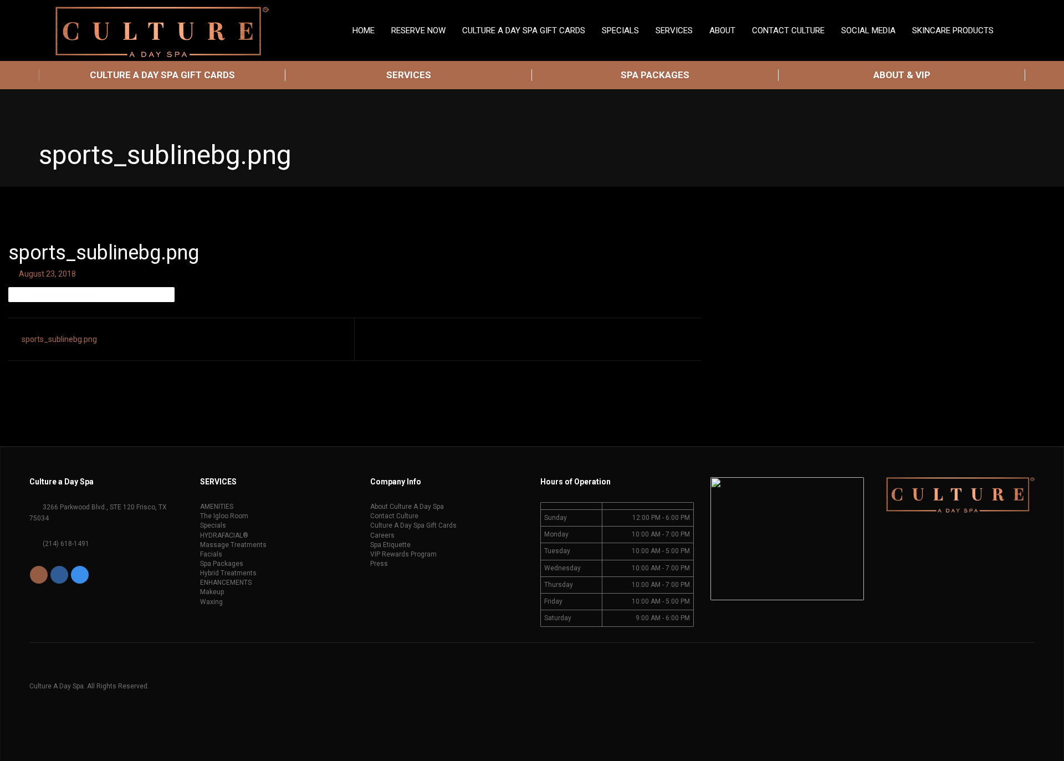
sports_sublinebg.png (59, 339)
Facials (211, 554)
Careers (382, 535)
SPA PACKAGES (655, 74)
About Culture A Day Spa (407, 506)
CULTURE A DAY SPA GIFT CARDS (162, 74)
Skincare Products (953, 30)
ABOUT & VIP (901, 74)
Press (379, 564)
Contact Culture (788, 30)
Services (674, 30)
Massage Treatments (233, 545)
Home (363, 30)
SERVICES (408, 74)
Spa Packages (221, 564)
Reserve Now (418, 30)
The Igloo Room (224, 516)
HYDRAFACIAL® (224, 535)
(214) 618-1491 (65, 544)
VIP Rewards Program (403, 554)
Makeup (212, 592)
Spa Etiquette (390, 545)
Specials (213, 525)
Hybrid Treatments (228, 573)
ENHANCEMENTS (226, 582)
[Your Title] (39, 575)
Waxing (211, 602)
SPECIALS (620, 30)
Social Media (868, 30)
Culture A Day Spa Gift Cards (523, 30)
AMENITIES (216, 506)
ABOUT (722, 30)
